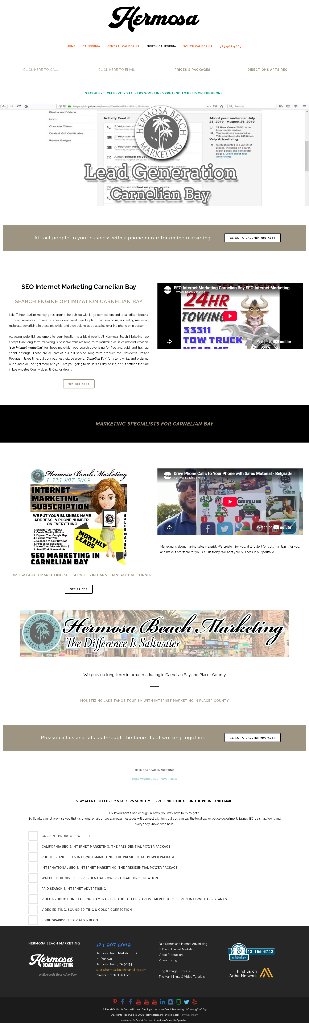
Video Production (171, 954)
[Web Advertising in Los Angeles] (186, 1004)
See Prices (78, 589)
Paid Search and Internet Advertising (183, 944)
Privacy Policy (190, 1014)
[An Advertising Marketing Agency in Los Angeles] (122, 1004)
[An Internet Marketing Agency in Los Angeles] (138, 1004)
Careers (101, 975)
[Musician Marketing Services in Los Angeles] (162, 1004)
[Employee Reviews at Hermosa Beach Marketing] (178, 1004)
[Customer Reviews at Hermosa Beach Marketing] (194, 1004)
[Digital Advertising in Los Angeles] (170, 1004)
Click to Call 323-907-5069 (252, 237)
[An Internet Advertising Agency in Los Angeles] (154, 1004)
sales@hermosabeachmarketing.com (121, 969)
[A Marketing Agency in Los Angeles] (114, 1004)
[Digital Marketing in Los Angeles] (130, 1004)
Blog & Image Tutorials (174, 971)
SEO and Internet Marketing (177, 949)
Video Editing (168, 960)
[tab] (154, 836)
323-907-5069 (78, 383)
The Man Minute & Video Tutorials (182, 976)
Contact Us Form (120, 975)
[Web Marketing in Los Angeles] (146, 1004)
